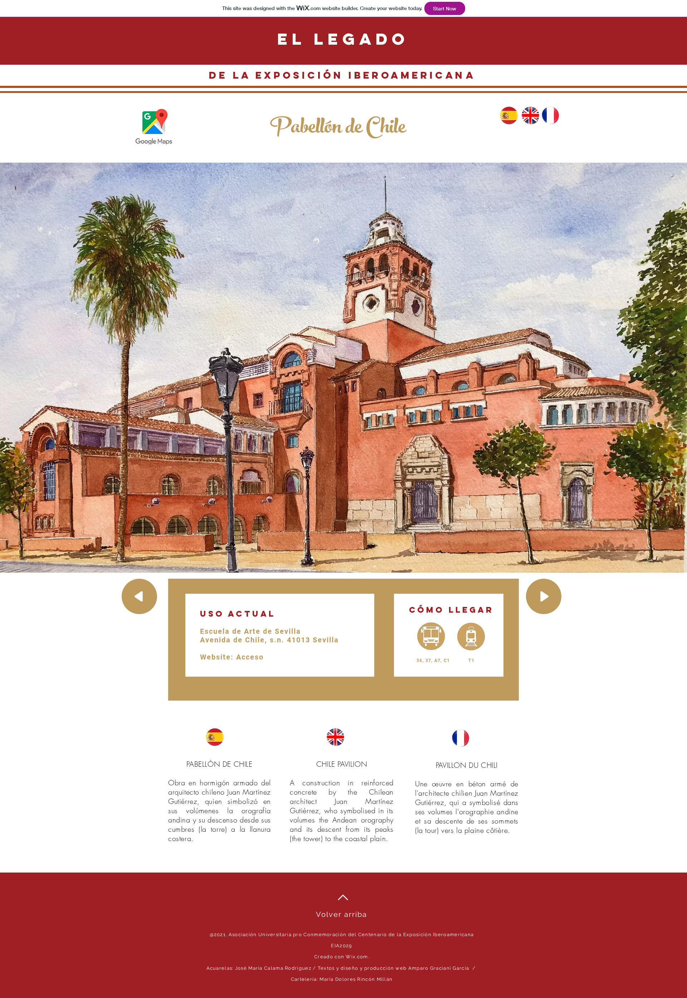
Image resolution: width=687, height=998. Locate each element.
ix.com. (361, 956)
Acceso (250, 657)
